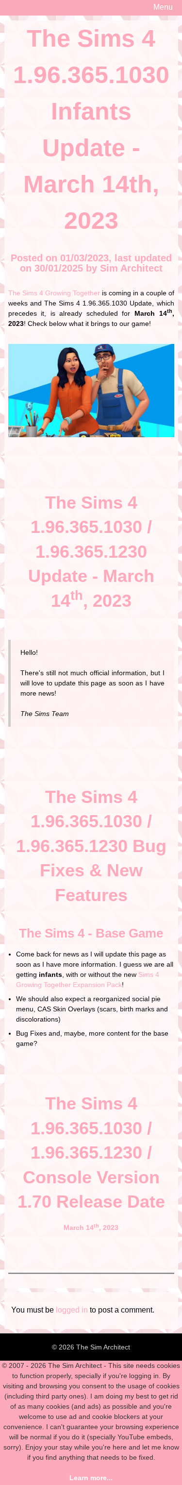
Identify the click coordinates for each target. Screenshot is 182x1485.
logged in (72, 1310)
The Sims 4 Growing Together (54, 293)
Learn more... (91, 1478)
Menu (163, 7)
